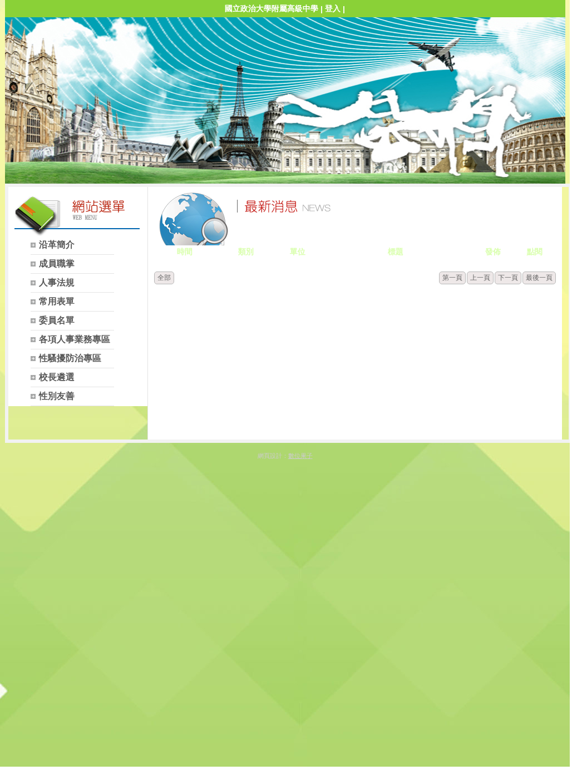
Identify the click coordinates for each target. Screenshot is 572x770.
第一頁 (452, 278)
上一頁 (480, 278)
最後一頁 (539, 278)
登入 (333, 8)
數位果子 (300, 455)
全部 (164, 278)
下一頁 (508, 278)
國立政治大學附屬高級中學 (271, 8)
